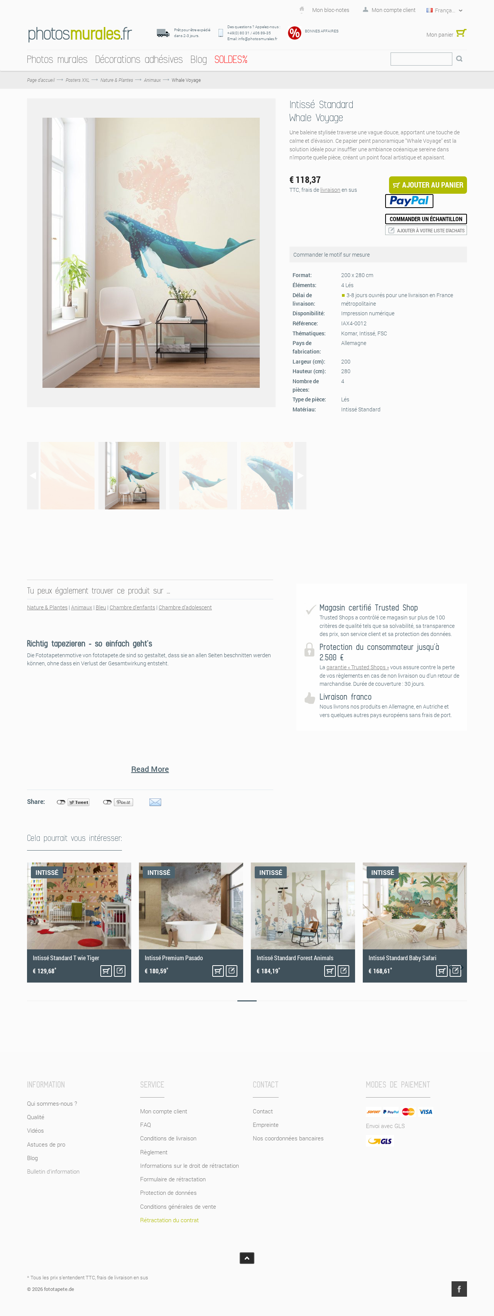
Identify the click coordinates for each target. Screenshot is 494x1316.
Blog (32, 1158)
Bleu (101, 607)
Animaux (81, 607)
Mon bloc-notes (330, 10)
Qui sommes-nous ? (52, 1103)
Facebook (459, 1289)
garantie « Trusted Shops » (358, 667)
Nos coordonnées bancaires (288, 1138)
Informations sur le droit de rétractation (189, 1165)
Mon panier (439, 34)
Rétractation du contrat (169, 1220)
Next (462, 967)
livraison (330, 189)
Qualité (35, 1117)
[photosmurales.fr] (80, 34)
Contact (263, 1111)
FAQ (145, 1124)
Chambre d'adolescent (185, 607)
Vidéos (35, 1130)
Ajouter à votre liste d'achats (431, 230)
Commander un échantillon (426, 219)
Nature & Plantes (47, 607)
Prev (450, 967)
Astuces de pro (46, 1144)
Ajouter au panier (106, 971)
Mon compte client (394, 10)
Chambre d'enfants (132, 607)
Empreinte (266, 1124)
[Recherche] (459, 59)
